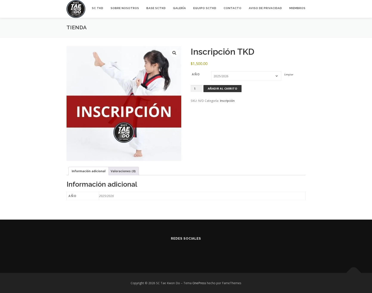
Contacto (233, 8)
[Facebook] (175, 250)
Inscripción (227, 101)
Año (196, 74)
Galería (179, 8)
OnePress (199, 283)
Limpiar (288, 74)
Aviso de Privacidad (265, 8)
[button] (174, 53)
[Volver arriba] (353, 273)
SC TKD (97, 8)
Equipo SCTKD (204, 8)
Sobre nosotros (125, 8)
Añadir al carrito (222, 88)
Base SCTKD (156, 8)
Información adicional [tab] (88, 171)
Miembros (297, 8)
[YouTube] (196, 250)
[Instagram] (186, 250)
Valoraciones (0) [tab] (123, 171)
